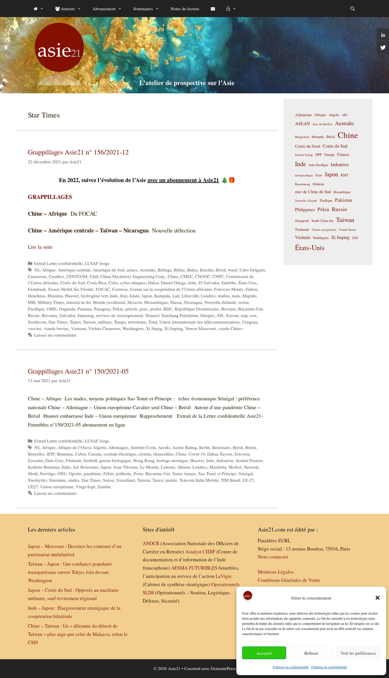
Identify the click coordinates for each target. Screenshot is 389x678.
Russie (34, 315)
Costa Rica (96, 282)
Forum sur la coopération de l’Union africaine (171, 289)
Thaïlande (302, 229)
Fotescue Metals (228, 289)
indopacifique (304, 175)
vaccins (34, 328)
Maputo (249, 295)
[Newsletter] (213, 8)
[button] (377, 598)
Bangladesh (302, 137)
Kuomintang (302, 184)
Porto (138, 473)
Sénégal (246, 473)
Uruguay (249, 322)
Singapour (302, 220)
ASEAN (302, 123)
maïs (236, 295)
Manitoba (217, 467)
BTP (51, 454)
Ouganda (67, 309)
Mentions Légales (276, 571)
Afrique (49, 270)
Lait (176, 295)
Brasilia (206, 270)
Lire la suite (40, 246)
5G (37, 270)
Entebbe (229, 282)
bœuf (232, 270)
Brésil (221, 270)
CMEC (187, 276)
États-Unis (247, 282)
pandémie (92, 473)
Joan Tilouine (126, 467)
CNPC (218, 276)
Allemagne (118, 447)
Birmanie (318, 136)
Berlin (204, 447)
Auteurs (67, 8)
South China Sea (322, 221)
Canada (94, 454)
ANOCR (151, 543)
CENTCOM (76, 276)
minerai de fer (78, 302)
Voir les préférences (358, 653)
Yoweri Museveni (200, 328)
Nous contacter (273, 556)
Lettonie (168, 467)
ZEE (355, 238)
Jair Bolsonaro (86, 467)
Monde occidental (109, 302)
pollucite (123, 473)
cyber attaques (133, 282)
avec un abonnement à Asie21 (183, 180)
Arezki (164, 447)
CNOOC (202, 276)
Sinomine (57, 480)
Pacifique (326, 200)
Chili (94, 276)
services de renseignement (119, 315)
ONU (62, 473)
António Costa (143, 447)
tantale (171, 480)
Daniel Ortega (173, 282)
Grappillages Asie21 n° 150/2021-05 (78, 371)
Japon (147, 295)
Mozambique (156, 302)
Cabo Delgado (252, 270)
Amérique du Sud (108, 270)
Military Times (51, 302)
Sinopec (207, 315)
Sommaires (143, 8)
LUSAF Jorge (97, 263)
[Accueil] (39, 8)
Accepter (264, 653)
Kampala (162, 295)
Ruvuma (49, 315)
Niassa (176, 302)
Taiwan (89, 322)
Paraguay (102, 309)
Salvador (67, 315)
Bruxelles (36, 454)
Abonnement (104, 8)
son (253, 315)
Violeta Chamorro (104, 328)
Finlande (73, 460)
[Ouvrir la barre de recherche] (352, 8)
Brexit (250, 447)
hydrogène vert (94, 295)
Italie (66, 467)
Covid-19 (197, 454)
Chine (173, 276)
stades (73, 480)
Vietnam (78, 328)
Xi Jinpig (154, 328)
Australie (147, 270)
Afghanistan (303, 114)
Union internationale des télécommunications (199, 322)
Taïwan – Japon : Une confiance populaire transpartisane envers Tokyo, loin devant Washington (70, 572)
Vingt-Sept (85, 486)
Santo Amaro (184, 473)
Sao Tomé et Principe (217, 473)
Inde (114, 295)
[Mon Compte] (231, 8)
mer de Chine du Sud (313, 191)
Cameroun (37, 276)
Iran (123, 295)
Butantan (65, 454)
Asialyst (193, 551)
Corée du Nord (307, 146)
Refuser (311, 653)
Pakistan (343, 200)
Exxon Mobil (60, 289)
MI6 (32, 302)
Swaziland (125, 480)
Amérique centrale (74, 270)
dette (192, 282)
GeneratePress (223, 668)
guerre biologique (115, 460)
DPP (318, 154)
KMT (345, 175)
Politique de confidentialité (290, 667)
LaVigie (224, 576)
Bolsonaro (221, 447)
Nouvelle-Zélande (220, 302)
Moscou (134, 302)
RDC (167, 309)
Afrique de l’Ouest (74, 447)
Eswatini (35, 460)
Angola (334, 114)
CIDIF (209, 551)
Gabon (251, 289)
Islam (134, 295)
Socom (232, 315)
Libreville (190, 295)
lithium (184, 467)
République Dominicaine (197, 309)
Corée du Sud (72, 282)
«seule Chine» (230, 328)
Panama (84, 309)
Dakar (153, 282)
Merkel (235, 467)
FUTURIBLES (203, 567)
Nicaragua (193, 302)
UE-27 (248, 480)
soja (244, 315)
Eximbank (37, 289)
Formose (120, 289)
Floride (87, 289)
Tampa (120, 322)
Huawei (72, 295)
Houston (55, 295)
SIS (220, 315)
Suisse (108, 480)
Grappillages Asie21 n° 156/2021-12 (78, 151)
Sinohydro (37, 480)
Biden (192, 270)
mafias (224, 295)
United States (347, 229)
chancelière (163, 454)
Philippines (305, 209)
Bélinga (164, 270)
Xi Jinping (173, 328)
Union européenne (56, 486)
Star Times (57, 322)
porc (144, 309)
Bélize (179, 270)
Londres (208, 295)
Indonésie (225, 460)
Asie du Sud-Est (322, 124)
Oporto (75, 473)
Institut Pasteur (249, 460)
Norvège (47, 473)
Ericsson (242, 454)
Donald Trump (304, 155)
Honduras (36, 295)
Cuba (113, 282)
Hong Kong (143, 460)
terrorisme (137, 322)
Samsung (85, 315)
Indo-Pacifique (318, 165)
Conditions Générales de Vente (289, 580)
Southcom (37, 322)
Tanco (157, 480)
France (343, 154)
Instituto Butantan (44, 467)
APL (345, 115)
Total (152, 322)
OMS (52, 309)
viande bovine (56, 328)
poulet (155, 309)
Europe (329, 154)
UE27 (33, 486)
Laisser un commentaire (55, 335)
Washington (133, 328)
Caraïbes (56, 276)
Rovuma (228, 309)
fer (76, 289)
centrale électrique (120, 454)
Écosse (226, 454)
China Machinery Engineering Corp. (133, 276)
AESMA (179, 567)
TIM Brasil (230, 480)
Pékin (118, 309)
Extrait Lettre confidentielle (58, 263)
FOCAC (103, 289)
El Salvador (209, 282)
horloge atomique (172, 460)
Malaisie (318, 184)
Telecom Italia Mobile (198, 480)
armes (132, 270)
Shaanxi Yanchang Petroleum (171, 315)
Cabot (80, 454)
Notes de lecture (185, 8)
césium (144, 454)
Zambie (104, 486)
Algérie (99, 447)
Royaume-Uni (250, 309)
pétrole (131, 309)
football (90, 460)
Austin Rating (184, 447)
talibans (105, 322)
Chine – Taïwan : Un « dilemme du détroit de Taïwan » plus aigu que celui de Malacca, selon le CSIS (78, 634)
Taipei (75, 322)
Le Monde (149, 467)
